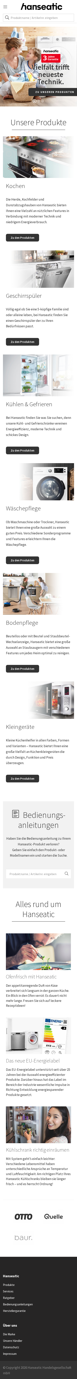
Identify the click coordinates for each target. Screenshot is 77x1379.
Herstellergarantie (14, 1311)
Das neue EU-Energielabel (33, 1060)
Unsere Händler (12, 1341)
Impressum (10, 1354)
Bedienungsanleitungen (18, 1304)
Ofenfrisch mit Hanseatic (31, 976)
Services (8, 1291)
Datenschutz (11, 1347)
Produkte (9, 1285)
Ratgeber (9, 1298)
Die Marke (9, 1334)
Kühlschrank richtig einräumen (37, 1149)
